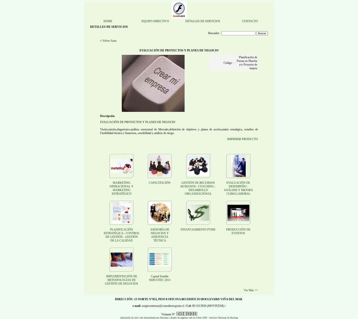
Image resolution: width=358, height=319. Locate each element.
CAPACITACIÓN (159, 182)
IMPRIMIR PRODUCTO (242, 139)
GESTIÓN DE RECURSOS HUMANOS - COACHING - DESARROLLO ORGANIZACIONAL (198, 188)
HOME (108, 21)
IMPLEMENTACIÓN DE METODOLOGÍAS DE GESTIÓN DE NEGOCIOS (121, 280)
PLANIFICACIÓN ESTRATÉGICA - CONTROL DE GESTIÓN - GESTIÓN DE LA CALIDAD (122, 235)
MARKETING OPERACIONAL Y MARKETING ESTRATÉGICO (121, 188)
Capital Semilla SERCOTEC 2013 (159, 278)
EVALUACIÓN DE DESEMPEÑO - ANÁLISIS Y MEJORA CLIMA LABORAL (238, 188)
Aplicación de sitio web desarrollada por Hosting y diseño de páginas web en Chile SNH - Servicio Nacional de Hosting (179, 317)
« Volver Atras (108, 40)
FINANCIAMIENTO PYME (198, 229)
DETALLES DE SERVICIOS (202, 21)
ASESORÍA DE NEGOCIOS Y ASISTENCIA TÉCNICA (159, 235)
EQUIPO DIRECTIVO (155, 21)
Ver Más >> (251, 290)
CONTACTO (250, 21)
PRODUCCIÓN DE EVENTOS (238, 231)
